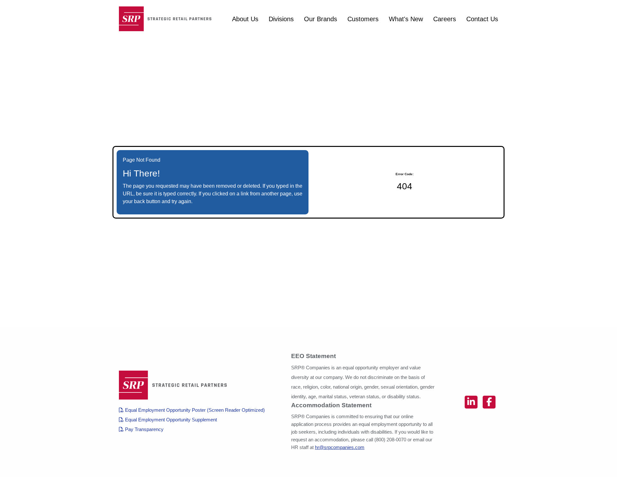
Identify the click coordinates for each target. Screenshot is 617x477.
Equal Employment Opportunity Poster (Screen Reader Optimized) (194, 410)
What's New (406, 18)
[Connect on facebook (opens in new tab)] (489, 402)
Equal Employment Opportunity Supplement (170, 419)
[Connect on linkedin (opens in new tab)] (471, 402)
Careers (444, 18)
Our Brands (320, 18)
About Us (245, 18)
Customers (363, 18)
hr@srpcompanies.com (339, 447)
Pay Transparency (144, 429)
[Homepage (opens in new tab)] (167, 18)
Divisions (281, 18)
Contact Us (482, 18)
